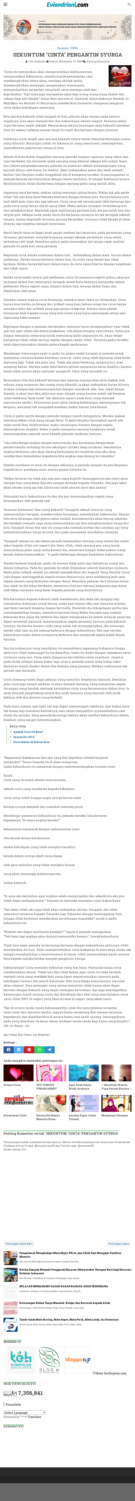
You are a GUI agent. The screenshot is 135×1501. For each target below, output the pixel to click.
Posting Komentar (98, 61)
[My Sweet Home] (67, 4)
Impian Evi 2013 (23, 737)
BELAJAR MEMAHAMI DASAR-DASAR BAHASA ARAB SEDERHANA (63, 1286)
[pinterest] (29, 1049)
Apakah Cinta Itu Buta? (28, 732)
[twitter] (19, 1049)
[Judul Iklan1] (21, 1373)
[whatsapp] (39, 1049)
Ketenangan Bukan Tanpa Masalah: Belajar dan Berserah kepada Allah (64, 1303)
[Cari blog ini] (129, 4)
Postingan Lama (118, 1243)
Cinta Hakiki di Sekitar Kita (31, 742)
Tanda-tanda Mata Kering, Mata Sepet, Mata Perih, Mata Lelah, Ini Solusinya (68, 1319)
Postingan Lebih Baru (19, 1243)
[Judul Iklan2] (50, 1373)
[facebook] (9, 1049)
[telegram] (49, 1049)
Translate (34, 1417)
